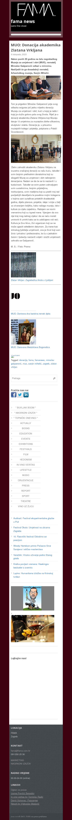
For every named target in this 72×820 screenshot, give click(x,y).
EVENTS (25, 438)
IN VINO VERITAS (26, 464)
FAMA (28, 816)
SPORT (25, 495)
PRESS (25, 485)
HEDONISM (26, 459)
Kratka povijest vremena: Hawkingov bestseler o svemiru (31, 565)
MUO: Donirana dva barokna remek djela (30, 313)
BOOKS (26, 428)
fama (31, 360)
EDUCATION (25, 433)
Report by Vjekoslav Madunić (25, 803)
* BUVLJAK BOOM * (26, 407)
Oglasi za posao (19, 789)
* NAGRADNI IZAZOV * (25, 412)
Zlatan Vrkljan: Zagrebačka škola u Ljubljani (32, 280)
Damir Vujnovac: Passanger (24, 800)
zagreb (46, 363)
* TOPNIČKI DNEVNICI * (26, 417)
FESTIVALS (26, 449)
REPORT (25, 490)
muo (25, 363)
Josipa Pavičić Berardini (22, 793)
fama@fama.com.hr (20, 750)
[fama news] (36, 15)
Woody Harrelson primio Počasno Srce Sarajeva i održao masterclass (32, 547)
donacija (23, 360)
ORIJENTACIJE (25, 480)
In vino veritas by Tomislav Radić (27, 796)
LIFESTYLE (26, 469)
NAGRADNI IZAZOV (21, 763)
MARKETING (17, 760)
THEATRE (26, 501)
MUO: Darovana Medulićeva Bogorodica (30, 347)
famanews (40, 360)
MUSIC (25, 475)
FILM (25, 454)
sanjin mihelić (35, 363)
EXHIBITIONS (26, 443)
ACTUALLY (25, 423)
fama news (15, 816)
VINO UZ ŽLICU (26, 506)
